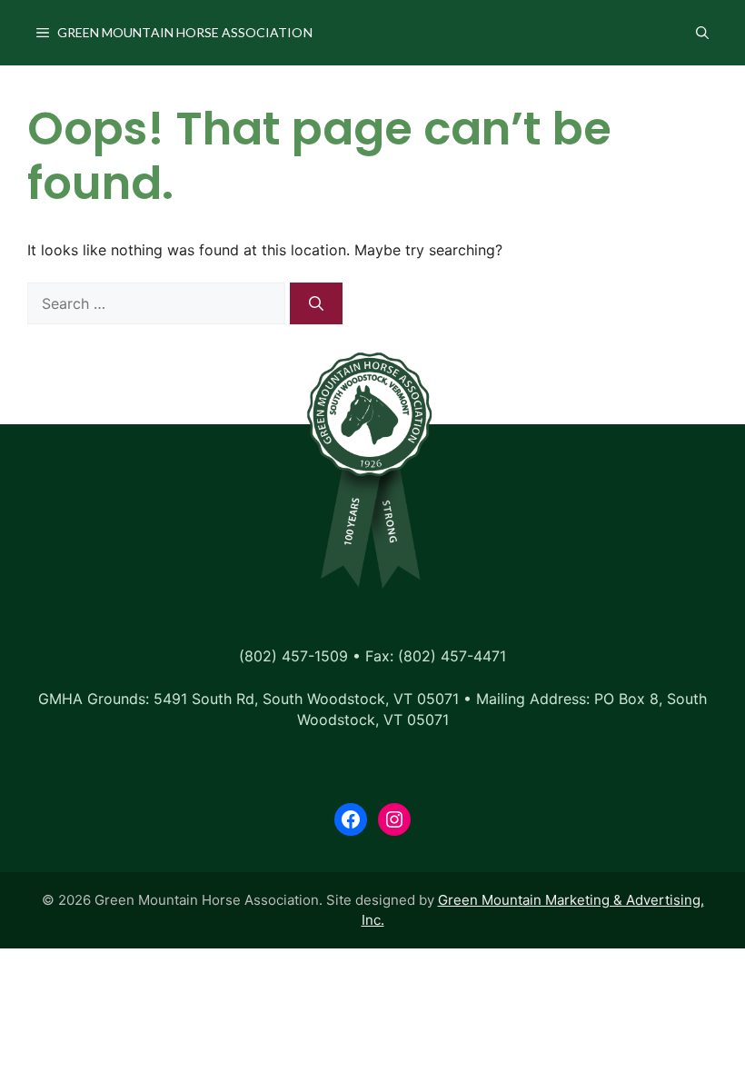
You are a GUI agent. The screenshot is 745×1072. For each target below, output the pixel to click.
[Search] (316, 303)
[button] (702, 33)
